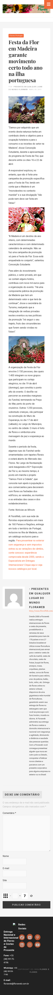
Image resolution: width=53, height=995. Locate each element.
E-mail (6, 868)
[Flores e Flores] (26, 8)
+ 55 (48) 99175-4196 (9, 959)
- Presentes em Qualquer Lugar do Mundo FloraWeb (39, 598)
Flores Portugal (16, 36)
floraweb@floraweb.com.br (16, 984)
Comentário (9, 813)
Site (5, 880)
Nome (6, 856)
